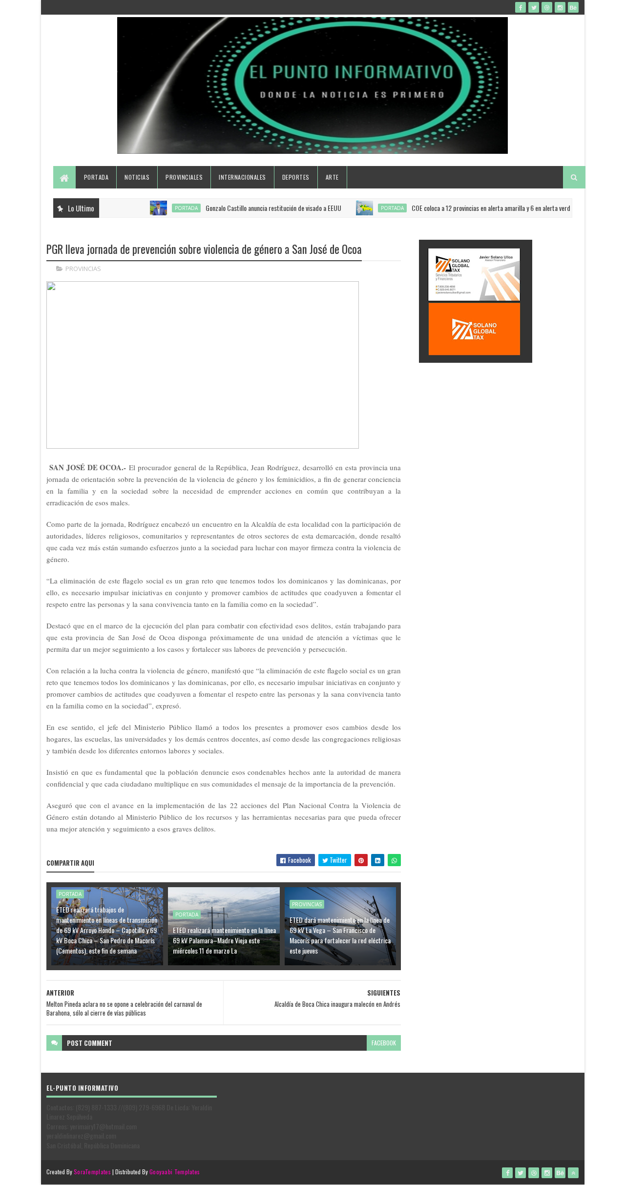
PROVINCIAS (83, 268)
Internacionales (242, 177)
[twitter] (533, 7)
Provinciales (184, 177)
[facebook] (520, 7)
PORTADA (167, 208)
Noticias (137, 177)
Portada (96, 177)
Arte (332, 177)
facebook (384, 1043)
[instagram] (560, 7)
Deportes (296, 177)
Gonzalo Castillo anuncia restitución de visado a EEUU (255, 208)
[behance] (573, 7)
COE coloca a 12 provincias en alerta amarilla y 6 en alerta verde (474, 208)
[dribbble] (547, 7)
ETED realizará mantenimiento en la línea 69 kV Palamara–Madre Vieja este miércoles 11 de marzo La (224, 940)
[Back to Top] (573, 1172)
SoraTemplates (92, 1171)
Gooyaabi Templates (174, 1171)
